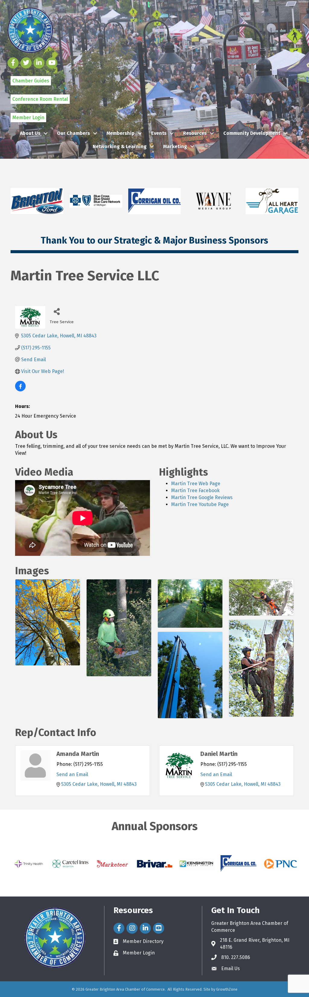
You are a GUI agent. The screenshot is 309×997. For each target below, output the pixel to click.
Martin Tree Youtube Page (200, 504)
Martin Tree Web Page (195, 483)
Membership (121, 133)
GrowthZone (226, 989)
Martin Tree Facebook (195, 490)
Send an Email (72, 774)
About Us (30, 133)
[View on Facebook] (20, 390)
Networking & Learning (120, 146)
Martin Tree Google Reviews (202, 497)
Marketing (175, 146)
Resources (195, 133)
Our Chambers (73, 133)
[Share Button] (56, 311)
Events (159, 133)
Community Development (251, 133)
